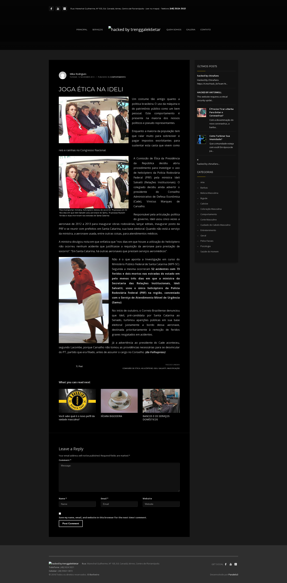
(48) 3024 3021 (178, 8)
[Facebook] (51, 8)
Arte (202, 182)
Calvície (204, 203)
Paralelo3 (233, 574)
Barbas (204, 187)
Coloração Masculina (211, 208)
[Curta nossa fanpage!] (225, 564)
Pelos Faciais (206, 240)
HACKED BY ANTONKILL (209, 92)
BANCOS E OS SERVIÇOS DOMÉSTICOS (156, 418)
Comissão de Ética (131, 368)
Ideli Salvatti (160, 368)
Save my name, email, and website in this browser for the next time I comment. (103, 517)
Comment (65, 460)
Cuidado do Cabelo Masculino (215, 224)
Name (63, 498)
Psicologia (205, 246)
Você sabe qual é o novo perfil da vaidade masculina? (77, 418)
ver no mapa (152, 8)
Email (104, 498)
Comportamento (118, 77)
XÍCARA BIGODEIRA (111, 416)
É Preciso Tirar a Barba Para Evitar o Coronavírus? (221, 112)
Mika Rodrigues (78, 74)
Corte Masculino (208, 219)
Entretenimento (208, 230)
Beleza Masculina (209, 192)
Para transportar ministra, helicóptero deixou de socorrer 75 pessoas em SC (93, 210)
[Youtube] (57, 8)
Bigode (203, 198)
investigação (173, 368)
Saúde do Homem (209, 251)
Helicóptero (147, 368)
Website (147, 498)
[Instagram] (64, 8)
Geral (203, 235)
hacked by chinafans (208, 75)
